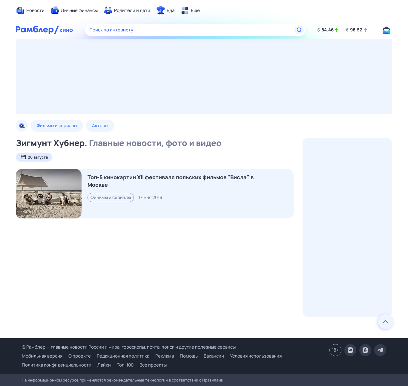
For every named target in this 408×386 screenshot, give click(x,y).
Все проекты (153, 365)
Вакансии (214, 356)
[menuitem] (30, 10)
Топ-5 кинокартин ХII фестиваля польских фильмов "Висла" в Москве (171, 181)
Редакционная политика (123, 356)
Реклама (164, 356)
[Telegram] (380, 350)
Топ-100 (125, 365)
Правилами (212, 380)
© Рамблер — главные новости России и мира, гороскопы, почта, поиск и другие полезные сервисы (129, 347)
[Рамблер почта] (386, 30)
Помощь (189, 356)
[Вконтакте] (350, 350)
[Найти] (299, 30)
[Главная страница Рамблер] (37, 30)
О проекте (79, 356)
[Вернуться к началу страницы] (385, 321)
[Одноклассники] (365, 350)
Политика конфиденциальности (56, 365)
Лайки (104, 365)
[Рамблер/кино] (66, 30)
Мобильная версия (42, 356)
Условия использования (256, 356)
